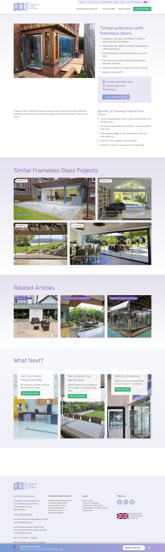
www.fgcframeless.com (24, 496)
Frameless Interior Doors (57, 503)
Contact (122, 2)
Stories (116, 2)
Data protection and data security (95, 508)
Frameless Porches (55, 510)
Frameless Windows (55, 513)
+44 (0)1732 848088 (133, 2)
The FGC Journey (92, 2)
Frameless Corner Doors (57, 505)
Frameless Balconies (56, 508)
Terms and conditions (90, 503)
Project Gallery (125, 9)
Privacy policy (87, 501)
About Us (83, 2)
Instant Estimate (142, 9)
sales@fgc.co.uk (25, 522)
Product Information (106, 2)
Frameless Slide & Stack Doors (60, 501)
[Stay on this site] (149, 548)
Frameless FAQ (109, 9)
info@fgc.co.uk (25, 533)
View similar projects (116, 97)
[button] (54, 50)
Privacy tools (87, 510)
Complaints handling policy (92, 505)
